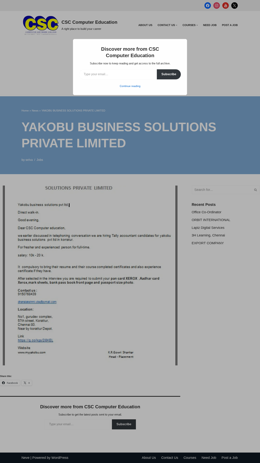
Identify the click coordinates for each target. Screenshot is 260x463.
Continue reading (130, 86)
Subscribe (168, 74)
